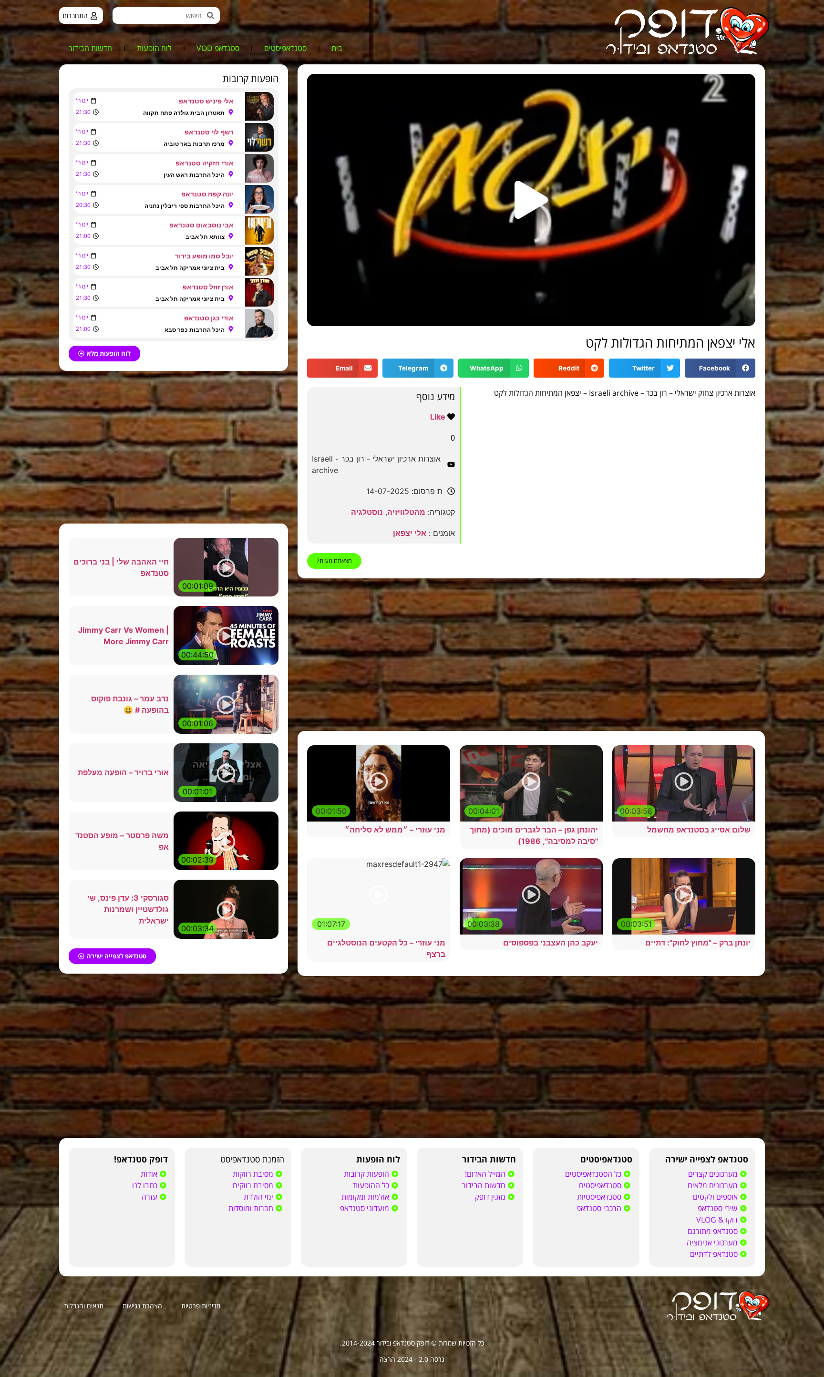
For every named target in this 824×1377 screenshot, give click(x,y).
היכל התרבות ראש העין (194, 174)
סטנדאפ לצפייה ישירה (706, 1159)
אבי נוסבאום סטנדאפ (201, 225)
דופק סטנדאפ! (141, 1159)
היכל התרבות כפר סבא (195, 329)
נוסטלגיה (367, 512)
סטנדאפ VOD (217, 48)
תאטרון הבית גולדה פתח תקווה (184, 112)
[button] (531, 200)
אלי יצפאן (409, 533)
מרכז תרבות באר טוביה (194, 143)
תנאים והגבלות (83, 1305)
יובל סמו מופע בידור (204, 256)
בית (336, 48)
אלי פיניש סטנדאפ (206, 101)
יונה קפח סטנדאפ (207, 194)
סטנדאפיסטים (285, 48)
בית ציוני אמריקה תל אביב (190, 267)
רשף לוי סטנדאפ (209, 132)
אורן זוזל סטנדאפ (208, 287)
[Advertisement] (531, 654)
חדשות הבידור (90, 48)
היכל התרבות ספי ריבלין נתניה (184, 205)
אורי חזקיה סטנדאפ (204, 163)
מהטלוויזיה (406, 512)
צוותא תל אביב (205, 236)
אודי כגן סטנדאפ (209, 318)
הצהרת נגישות (142, 1305)
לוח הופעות (154, 48)
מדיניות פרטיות (200, 1305)
